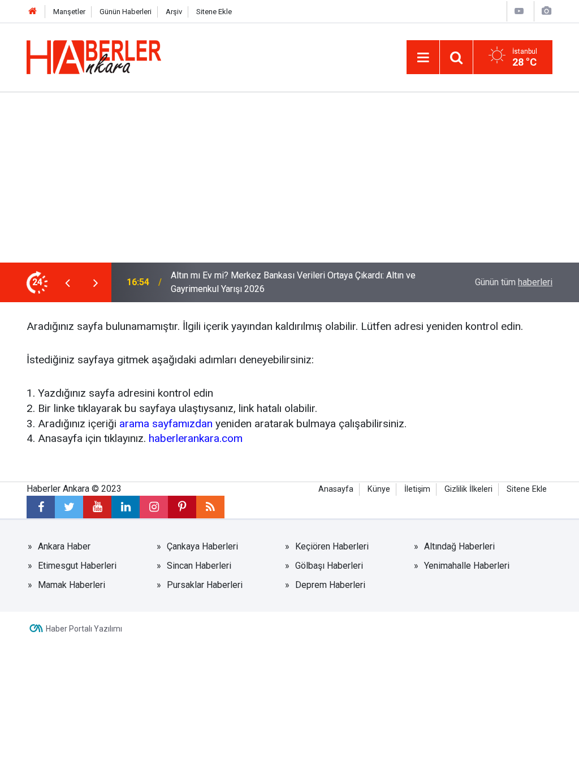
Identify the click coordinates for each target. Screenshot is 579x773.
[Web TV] (519, 11)
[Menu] (423, 57)
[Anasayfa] (33, 11)
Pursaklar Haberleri (205, 584)
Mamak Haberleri (71, 584)
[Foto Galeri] (546, 11)
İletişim (417, 489)
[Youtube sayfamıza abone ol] (97, 507)
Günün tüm (513, 282)
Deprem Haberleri (330, 584)
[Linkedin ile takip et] (125, 507)
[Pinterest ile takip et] (182, 507)
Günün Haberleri (126, 11)
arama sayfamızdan (166, 423)
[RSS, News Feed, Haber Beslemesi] (210, 507)
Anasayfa (335, 489)
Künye (379, 489)
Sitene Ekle (214, 11)
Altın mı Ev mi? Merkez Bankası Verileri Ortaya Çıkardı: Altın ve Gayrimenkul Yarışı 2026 (293, 282)
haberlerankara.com (196, 438)
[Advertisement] (289, 177)
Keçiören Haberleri (332, 546)
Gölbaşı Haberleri (329, 565)
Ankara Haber (64, 546)
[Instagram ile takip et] (154, 507)
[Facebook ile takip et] (41, 507)
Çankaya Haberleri (202, 546)
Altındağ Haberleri (459, 546)
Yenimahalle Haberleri (466, 565)
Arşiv (174, 11)
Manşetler (69, 11)
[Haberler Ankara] (94, 56)
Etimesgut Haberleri (77, 565)
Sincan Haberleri (199, 565)
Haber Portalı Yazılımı (84, 628)
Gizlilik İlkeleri (468, 489)
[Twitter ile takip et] (69, 507)
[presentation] (67, 282)
